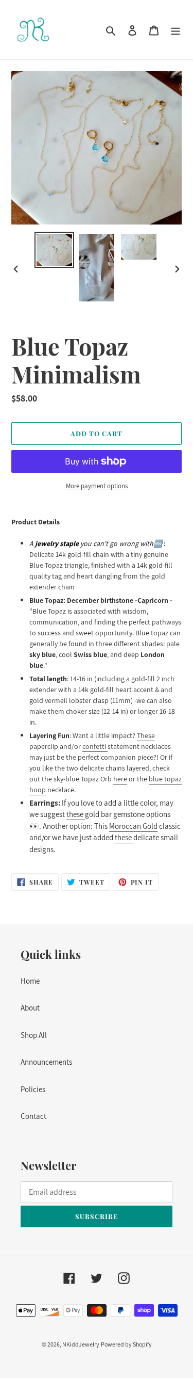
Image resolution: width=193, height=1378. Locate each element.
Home (30, 981)
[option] (54, 249)
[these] (84, 814)
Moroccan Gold (133, 826)
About (30, 1008)
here (120, 778)
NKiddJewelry (80, 1344)
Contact (33, 1116)
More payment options (97, 486)
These (146, 735)
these (74, 814)
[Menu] (175, 30)
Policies (33, 1089)
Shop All (34, 1035)
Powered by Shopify (126, 1344)
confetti (95, 746)
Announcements (46, 1062)
